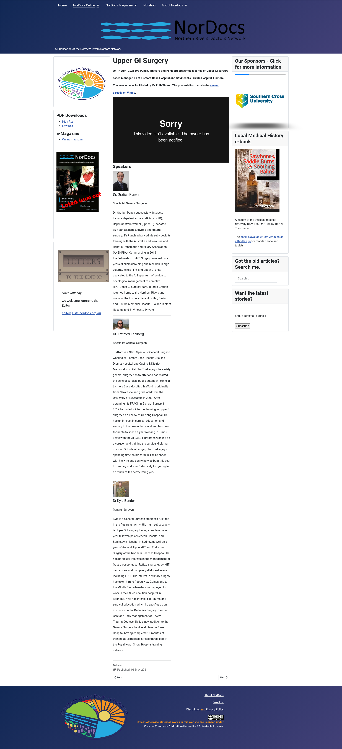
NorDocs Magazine (119, 5)
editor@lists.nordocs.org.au (81, 313)
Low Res (67, 126)
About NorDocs (214, 695)
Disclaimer (193, 709)
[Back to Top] (335, 742)
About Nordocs (172, 5)
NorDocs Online (84, 5)
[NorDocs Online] (97, 5)
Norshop (149, 5)
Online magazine (72, 139)
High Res (67, 121)
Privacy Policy (215, 709)
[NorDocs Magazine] (135, 5)
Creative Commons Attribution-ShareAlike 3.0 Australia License (183, 726)
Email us (218, 702)
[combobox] (256, 279)
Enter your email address (250, 315)
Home (62, 5)
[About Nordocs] (185, 5)
